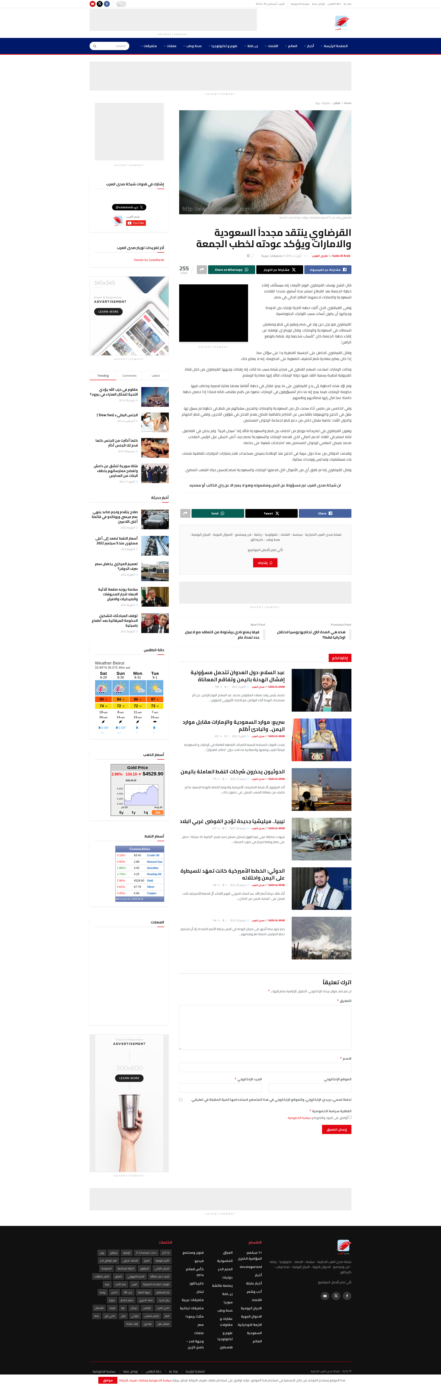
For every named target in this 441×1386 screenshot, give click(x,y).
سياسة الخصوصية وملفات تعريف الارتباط (145, 1380)
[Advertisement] (173, 19)
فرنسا (112, 1308)
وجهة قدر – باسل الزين (195, 1344)
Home (347, 103)
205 (217, 736)
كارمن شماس (152, 1316)
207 (214, 828)
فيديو (199, 1261)
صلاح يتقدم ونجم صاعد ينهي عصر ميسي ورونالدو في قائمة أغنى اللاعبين (115, 517)
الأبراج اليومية (162, 1260)
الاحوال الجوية (251, 1316)
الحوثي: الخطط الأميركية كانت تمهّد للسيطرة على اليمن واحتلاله (233, 874)
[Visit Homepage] (342, 23)
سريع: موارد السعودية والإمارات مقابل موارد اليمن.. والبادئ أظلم (234, 725)
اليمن (134, 1284)
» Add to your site (124, 899)
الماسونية (225, 1261)
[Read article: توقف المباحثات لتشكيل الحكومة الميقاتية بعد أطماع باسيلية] (155, 623)
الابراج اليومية (251, 1308)
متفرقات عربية (322, 103)
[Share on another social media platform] (202, 269)
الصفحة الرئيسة (336, 46)
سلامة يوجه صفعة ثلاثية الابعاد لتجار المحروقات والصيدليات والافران (118, 594)
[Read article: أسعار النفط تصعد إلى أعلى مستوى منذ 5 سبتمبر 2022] (155, 546)
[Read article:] (321, 938)
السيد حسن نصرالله (159, 1276)
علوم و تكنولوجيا (224, 46)
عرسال (134, 1308)
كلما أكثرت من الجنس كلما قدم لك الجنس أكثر (117, 443)
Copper (152, 893)
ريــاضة (252, 46)
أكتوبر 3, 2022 (239, 687)
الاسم (345, 1058)
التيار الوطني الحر (108, 1260)
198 (217, 687)
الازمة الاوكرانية (250, 1325)
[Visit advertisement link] (129, 316)
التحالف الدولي (130, 1260)
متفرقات (150, 46)
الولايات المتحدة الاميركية (156, 1284)
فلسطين (226, 1347)
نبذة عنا (347, 3)
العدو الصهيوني (136, 1276)
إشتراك (263, 563)
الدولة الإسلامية (126, 1268)
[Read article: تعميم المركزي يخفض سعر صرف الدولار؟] (155, 571)
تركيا (107, 1284)
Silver (151, 886)
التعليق (344, 1000)
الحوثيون (144, 1268)
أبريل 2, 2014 (293, 255)
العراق (228, 1253)
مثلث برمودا (195, 1316)
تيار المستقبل (162, 1292)
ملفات (171, 46)
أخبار (310, 46)
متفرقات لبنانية (192, 1308)
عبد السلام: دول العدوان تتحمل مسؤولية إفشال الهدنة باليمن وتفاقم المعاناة (238, 676)
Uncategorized (251, 1267)
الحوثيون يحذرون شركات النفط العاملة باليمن (233, 771)
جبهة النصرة (144, 1292)
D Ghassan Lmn (146, 1252)
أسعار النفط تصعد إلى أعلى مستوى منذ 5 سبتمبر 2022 (116, 540)
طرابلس (147, 1308)
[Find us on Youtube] (93, 4)
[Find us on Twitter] (100, 4)
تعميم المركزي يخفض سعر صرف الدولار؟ (116, 566)
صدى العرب (163, 1308)
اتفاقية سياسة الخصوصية (330, 1111)
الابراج (147, 1260)
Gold (150, 880)
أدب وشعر (254, 1292)
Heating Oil (154, 874)
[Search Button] (93, 46)
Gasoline (152, 868)
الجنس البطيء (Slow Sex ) (117, 415)
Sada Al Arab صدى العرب (268, 687)
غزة (123, 1308)
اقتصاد (273, 46)
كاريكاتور (196, 1283)
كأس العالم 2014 (195, 1272)
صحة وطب (194, 46)
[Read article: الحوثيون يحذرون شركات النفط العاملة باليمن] (321, 789)
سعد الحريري (146, 1300)
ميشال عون (163, 1323)
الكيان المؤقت (101, 1276)
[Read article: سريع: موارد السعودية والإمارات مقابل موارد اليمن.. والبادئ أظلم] (321, 739)
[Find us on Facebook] (107, 4)
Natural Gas (155, 861)
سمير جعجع (127, 1300)
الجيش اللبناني (162, 1268)
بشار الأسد (120, 1284)
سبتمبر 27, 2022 (238, 779)
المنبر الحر (225, 1269)
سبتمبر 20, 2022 (238, 828)
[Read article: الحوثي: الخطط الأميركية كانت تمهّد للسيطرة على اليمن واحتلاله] (321, 888)
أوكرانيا (126, 1252)
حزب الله (128, 1292)
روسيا (102, 1292)
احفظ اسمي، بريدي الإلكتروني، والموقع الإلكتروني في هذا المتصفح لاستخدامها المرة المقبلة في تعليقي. (271, 1099)
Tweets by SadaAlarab (149, 260)
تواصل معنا (318, 3)
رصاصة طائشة (222, 1286)
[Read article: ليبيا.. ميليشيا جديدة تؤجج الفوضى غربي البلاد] (321, 839)
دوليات (227, 1277)
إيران (102, 1252)
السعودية (254, 1333)
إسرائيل (113, 1252)
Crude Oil (153, 855)
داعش (114, 1292)
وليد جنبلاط (132, 1323)
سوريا (228, 1302)
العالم (292, 46)
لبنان (200, 1292)
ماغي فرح (110, 1316)
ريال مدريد (164, 1300)
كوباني (135, 1316)
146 (214, 885)
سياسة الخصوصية (300, 3)
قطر (167, 1316)
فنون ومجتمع (193, 1253)
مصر (201, 1325)
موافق (108, 1380)
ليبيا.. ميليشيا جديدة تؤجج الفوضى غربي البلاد (232, 821)
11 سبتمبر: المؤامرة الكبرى (250, 1256)
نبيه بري (148, 1323)
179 (214, 779)
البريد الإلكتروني (248, 1079)
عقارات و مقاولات (226, 1322)
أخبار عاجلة (254, 1283)
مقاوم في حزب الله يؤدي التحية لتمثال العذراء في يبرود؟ (114, 392)
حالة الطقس (334, 3)
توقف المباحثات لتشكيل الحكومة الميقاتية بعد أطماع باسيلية (115, 620)
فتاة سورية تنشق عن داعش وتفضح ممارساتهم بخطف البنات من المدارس (116, 471)
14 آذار (165, 1252)
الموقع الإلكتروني (337, 1079)
